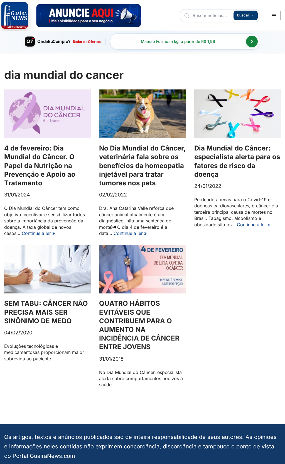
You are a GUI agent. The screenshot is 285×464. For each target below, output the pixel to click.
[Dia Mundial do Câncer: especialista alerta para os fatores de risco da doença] (237, 113)
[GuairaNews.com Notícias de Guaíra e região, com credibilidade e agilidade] (14, 15)
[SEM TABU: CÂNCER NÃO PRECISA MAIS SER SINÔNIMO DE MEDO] (47, 269)
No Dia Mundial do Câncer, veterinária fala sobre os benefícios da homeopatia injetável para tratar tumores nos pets (142, 165)
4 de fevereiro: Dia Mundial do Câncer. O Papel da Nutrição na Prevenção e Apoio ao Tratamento (39, 165)
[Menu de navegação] (274, 15)
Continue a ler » (38, 233)
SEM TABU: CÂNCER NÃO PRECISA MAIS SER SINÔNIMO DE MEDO (46, 312)
